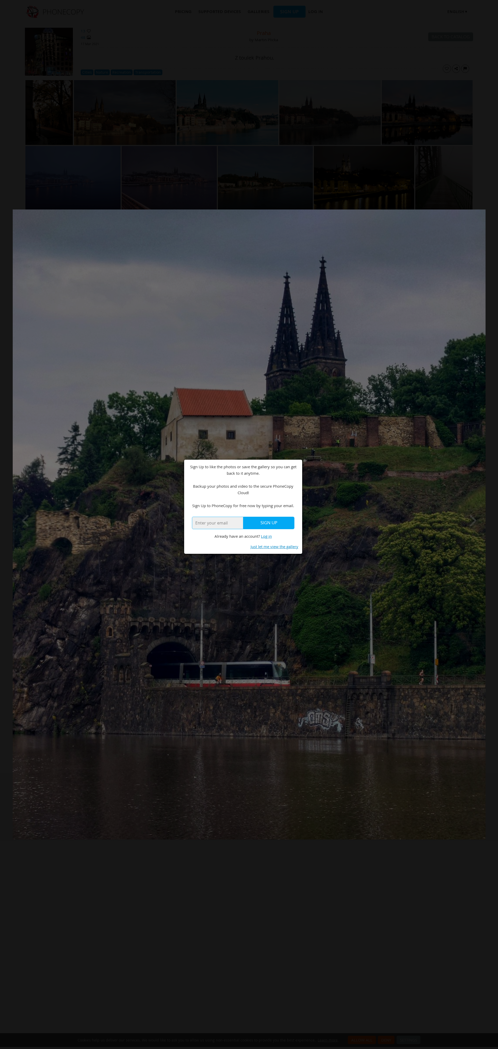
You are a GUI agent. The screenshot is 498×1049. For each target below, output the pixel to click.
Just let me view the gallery (274, 546)
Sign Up (268, 523)
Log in (266, 536)
